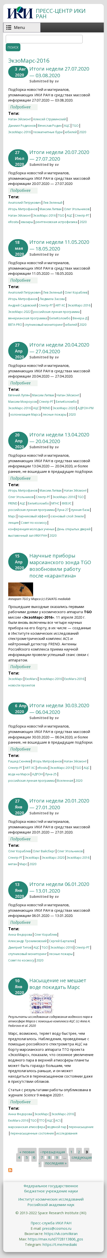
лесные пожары (54, 414)
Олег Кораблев (76, 292)
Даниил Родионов (22, 126)
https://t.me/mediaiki (60, 1244)
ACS (58, 1120)
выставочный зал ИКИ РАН (27, 535)
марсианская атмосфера (26, 1127)
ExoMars (31, 679)
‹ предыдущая (52, 1152)
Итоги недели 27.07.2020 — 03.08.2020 (59, 72)
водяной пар (56, 1127)
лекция (13, 523)
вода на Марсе (19, 774)
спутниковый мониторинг (43, 325)
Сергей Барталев (61, 941)
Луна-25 (51, 774)
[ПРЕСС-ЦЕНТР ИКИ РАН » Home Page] (20, 17)
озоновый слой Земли (67, 516)
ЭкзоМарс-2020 (64, 408)
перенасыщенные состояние (32, 1133)
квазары (27, 222)
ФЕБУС (67, 503)
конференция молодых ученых (31, 529)
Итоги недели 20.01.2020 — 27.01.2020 (59, 804)
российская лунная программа (56, 312)
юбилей (71, 132)
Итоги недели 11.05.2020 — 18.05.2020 (59, 245)
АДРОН (37, 774)
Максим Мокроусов (22, 402)
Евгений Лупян (19, 395)
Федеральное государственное (51, 1185)
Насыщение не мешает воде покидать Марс (57, 983)
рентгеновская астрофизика (56, 222)
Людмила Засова (52, 299)
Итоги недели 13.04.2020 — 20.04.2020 (59, 438)
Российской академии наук (50, 1204)
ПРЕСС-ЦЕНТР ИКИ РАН (61, 13)
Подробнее (24, 107)
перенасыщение (81, 1127)
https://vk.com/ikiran (61, 1233)
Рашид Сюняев (19, 761)
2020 (82, 132)
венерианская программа (27, 318)
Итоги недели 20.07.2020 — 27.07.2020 (59, 155)
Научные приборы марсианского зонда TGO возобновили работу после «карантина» (60, 565)
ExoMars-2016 (74, 679)
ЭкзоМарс (15, 679)
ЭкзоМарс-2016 (19, 132)
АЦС (67, 126)
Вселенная (65, 781)
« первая (27, 1152)
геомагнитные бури (48, 132)
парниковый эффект (33, 516)
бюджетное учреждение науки (51, 1191)
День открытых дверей (74, 529)
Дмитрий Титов (19, 947)
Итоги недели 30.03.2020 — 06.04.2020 (59, 708)
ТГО (42, 1120)
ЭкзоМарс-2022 (19, 312)
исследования (66, 1133)
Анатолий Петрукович (24, 203)
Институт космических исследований (51, 1199)
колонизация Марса (25, 414)
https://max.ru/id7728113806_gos (55, 1239)
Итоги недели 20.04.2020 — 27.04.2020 (59, 348)
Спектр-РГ (82, 215)
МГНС (55, 503)
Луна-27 (63, 510)
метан (12, 864)
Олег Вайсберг (44, 851)
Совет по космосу (34, 523)
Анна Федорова (20, 934)
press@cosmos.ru (56, 1228)
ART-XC (60, 305)
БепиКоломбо (59, 318)
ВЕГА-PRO (15, 325)
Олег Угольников (76, 209)
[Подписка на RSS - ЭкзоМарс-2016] (10, 1170)
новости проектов (21, 685)
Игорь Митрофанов (22, 209)
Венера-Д (80, 318)
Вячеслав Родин (50, 126)
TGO (75, 126)
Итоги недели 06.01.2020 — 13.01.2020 (59, 887)
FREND (46, 408)
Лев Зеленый (52, 203)
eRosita (13, 222)
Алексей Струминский (49, 119)
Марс (12, 516)
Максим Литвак (51, 209)
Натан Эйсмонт (19, 119)
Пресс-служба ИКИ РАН (51, 1223)
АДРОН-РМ (86, 408)
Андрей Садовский (22, 305)
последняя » (56, 1163)
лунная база (80, 510)
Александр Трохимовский (27, 941)
